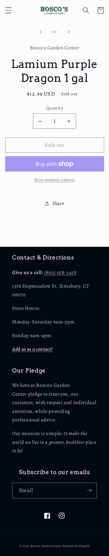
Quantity (54, 108)
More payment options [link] (54, 180)
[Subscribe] (89, 490)
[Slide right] (68, 32)
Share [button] (58, 203)
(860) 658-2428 (60, 272)
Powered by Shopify (76, 546)
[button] (8, 10)
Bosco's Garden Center (46, 546)
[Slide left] (40, 32)
